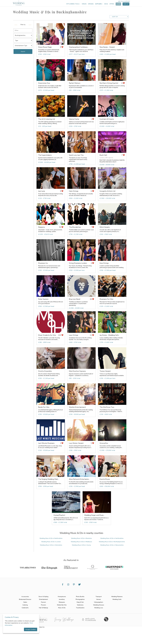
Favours (43, 602)
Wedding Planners (117, 596)
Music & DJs (61, 608)
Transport (99, 596)
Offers (111, 4)
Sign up (126, 4)
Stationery (80, 605)
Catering (25, 605)
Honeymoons (62, 596)
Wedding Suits (116, 599)
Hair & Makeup (43, 608)
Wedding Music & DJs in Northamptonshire (112, 542)
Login (118, 4)
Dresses (91, 4)
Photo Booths (80, 596)
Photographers (80, 599)
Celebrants (25, 608)
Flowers (43, 605)
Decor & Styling (43, 596)
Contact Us (41, 627)
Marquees (62, 602)
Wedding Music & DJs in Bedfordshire (51, 538)
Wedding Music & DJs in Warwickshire (112, 545)
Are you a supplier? (124, 1)
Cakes (25, 602)
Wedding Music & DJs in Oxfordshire (51, 545)
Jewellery (62, 599)
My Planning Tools (72, 4)
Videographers (98, 602)
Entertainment (43, 599)
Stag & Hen (80, 602)
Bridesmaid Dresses (25, 599)
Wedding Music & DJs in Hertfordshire (111, 538)
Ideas (106, 4)
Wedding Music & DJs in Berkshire (81, 538)
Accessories (25, 596)
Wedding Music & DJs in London (51, 542)
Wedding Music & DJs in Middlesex (81, 542)
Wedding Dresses (98, 605)
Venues (84, 4)
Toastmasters (80, 608)
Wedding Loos (98, 608)
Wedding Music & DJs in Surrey (81, 545)
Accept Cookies (30, 629)
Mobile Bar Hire (62, 605)
